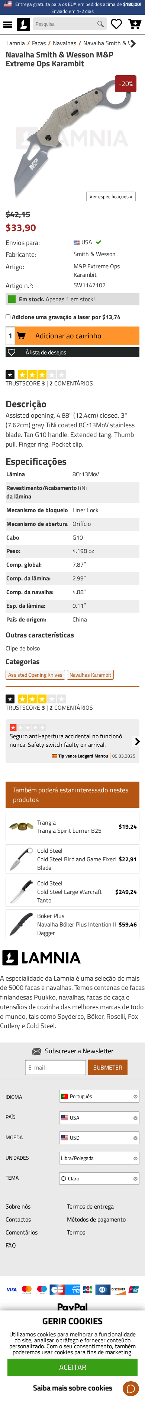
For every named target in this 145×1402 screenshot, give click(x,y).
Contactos (18, 1219)
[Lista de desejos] (116, 24)
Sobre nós (18, 1206)
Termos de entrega (90, 1206)
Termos (76, 1232)
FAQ (11, 1245)
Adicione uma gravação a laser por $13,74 (66, 317)
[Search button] (101, 25)
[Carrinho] (135, 24)
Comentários (22, 1232)
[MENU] (7, 24)
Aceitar (72, 1367)
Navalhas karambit (90, 675)
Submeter (107, 1067)
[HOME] (23, 24)
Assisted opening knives (35, 675)
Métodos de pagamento (96, 1219)
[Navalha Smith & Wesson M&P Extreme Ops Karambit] (72, 138)
